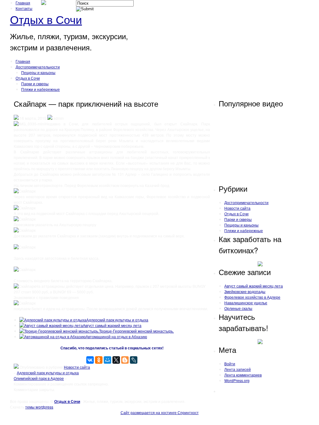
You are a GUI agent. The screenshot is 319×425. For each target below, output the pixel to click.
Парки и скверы (35, 83)
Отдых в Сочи (46, 19)
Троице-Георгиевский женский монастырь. (136, 331)
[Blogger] (125, 360)
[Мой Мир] (107, 360)
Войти (229, 363)
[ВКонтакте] (90, 360)
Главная (23, 2)
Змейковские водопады (244, 291)
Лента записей (237, 369)
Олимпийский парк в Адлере (39, 378)
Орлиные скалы (238, 308)
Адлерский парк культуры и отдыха (117, 319)
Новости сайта (77, 367)
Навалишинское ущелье (245, 302)
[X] (116, 360)
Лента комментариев (243, 374)
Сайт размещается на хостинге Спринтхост (160, 412)
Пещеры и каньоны (38, 72)
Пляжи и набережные (40, 89)
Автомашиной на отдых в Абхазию (116, 336)
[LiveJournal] (133, 360)
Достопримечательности (38, 66)
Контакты (24, 8)
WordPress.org (237, 380)
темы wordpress (39, 406)
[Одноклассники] (98, 360)
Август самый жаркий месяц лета (112, 325)
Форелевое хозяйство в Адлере (252, 297)
